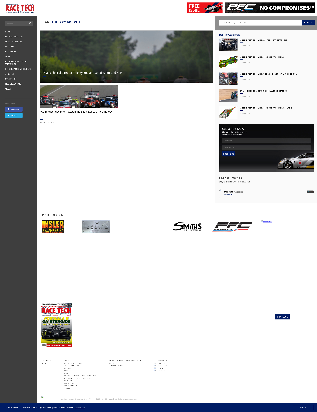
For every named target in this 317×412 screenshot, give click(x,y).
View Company (47, 294)
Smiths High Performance (126, 273)
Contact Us (69, 383)
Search (308, 23)
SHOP (66, 373)
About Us (46, 361)
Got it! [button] (303, 408)
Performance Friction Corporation (202, 273)
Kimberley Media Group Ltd (77, 378)
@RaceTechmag (228, 194)
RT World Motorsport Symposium (80, 376)
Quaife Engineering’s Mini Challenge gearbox (263, 91)
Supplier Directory (73, 363)
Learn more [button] (80, 407)
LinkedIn (161, 371)
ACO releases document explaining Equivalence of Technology (76, 111)
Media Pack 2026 (71, 386)
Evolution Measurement (265, 273)
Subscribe (300, 317)
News (44, 363)
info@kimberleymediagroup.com (125, 399)
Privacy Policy (116, 366)
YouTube (161, 368)
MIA (42, 273)
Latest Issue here (72, 366)
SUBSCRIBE (228, 154)
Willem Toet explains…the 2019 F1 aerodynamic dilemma (268, 74)
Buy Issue (282, 317)
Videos (67, 388)
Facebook (162, 361)
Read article (48, 123)
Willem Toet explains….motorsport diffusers (263, 40)
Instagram (162, 366)
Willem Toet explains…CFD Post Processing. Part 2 (266, 108)
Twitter (161, 363)
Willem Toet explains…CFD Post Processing (262, 57)
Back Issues (69, 371)
